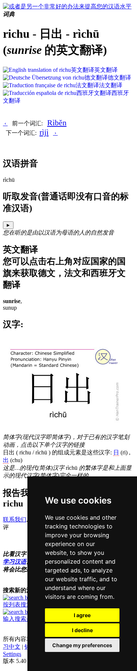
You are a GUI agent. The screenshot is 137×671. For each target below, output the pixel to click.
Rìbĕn (56, 122)
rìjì (44, 132)
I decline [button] (82, 630)
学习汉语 (14, 561)
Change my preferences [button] (82, 645)
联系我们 (14, 519)
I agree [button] (82, 615)
